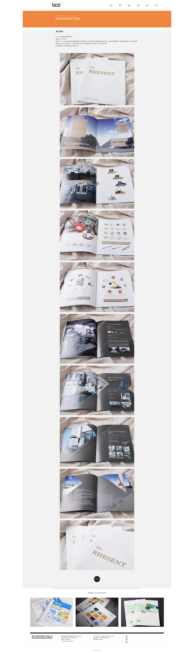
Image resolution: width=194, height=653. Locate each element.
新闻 (138, 5)
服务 (129, 5)
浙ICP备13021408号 (97, 639)
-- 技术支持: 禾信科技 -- (97, 650)
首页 (111, 5)
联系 (156, 5)
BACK (97, 579)
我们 (147, 5)
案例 (120, 5)
